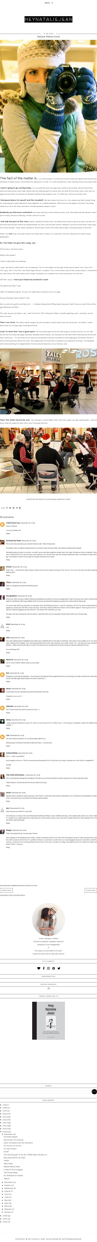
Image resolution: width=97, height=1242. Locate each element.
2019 (5, 1105)
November (8, 1182)
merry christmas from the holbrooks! (18, 1143)
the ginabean (11, 596)
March (7, 1206)
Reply (8, 533)
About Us (9, 660)
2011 (5, 1126)
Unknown (9, 706)
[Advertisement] (48, 1062)
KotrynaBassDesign (71, 1239)
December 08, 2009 (28, 523)
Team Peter (8, 1164)
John (8, 638)
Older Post (91, 890)
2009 (5, 1132)
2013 (5, 1120)
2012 (5, 1123)
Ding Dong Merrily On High (14, 1158)
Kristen (9, 567)
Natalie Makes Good (12, 1166)
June (6, 1197)
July (6, 1194)
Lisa (7, 735)
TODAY (6, 1161)
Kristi (8, 624)
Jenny (8, 689)
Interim (7, 1178)
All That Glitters (10, 1149)
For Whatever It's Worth (13, 1175)
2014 (5, 1117)
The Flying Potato (11, 1172)
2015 (5, 1114)
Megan (9, 830)
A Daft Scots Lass (13, 523)
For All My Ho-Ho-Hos (12, 1146)
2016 (5, 1111)
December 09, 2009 (19, 830)
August (7, 1191)
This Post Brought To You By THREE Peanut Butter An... (26, 1155)
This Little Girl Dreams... (15, 775)
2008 (5, 1216)
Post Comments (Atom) (17, 895)
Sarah (8, 793)
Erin (7, 673)
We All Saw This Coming (13, 1140)
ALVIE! (6, 1152)
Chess (8, 582)
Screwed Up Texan (13, 541)
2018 (5, 1108)
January (7, 1212)
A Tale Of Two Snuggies (13, 1170)
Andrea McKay (12, 753)
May (6, 1200)
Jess (8, 808)
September (9, 1188)
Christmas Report (11, 1137)
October (7, 1185)
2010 (5, 1129)
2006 (5, 1219)
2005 (5, 1222)
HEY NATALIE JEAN (36, 1239)
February (8, 1209)
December (8, 1134)
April (6, 1203)
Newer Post (6, 890)
